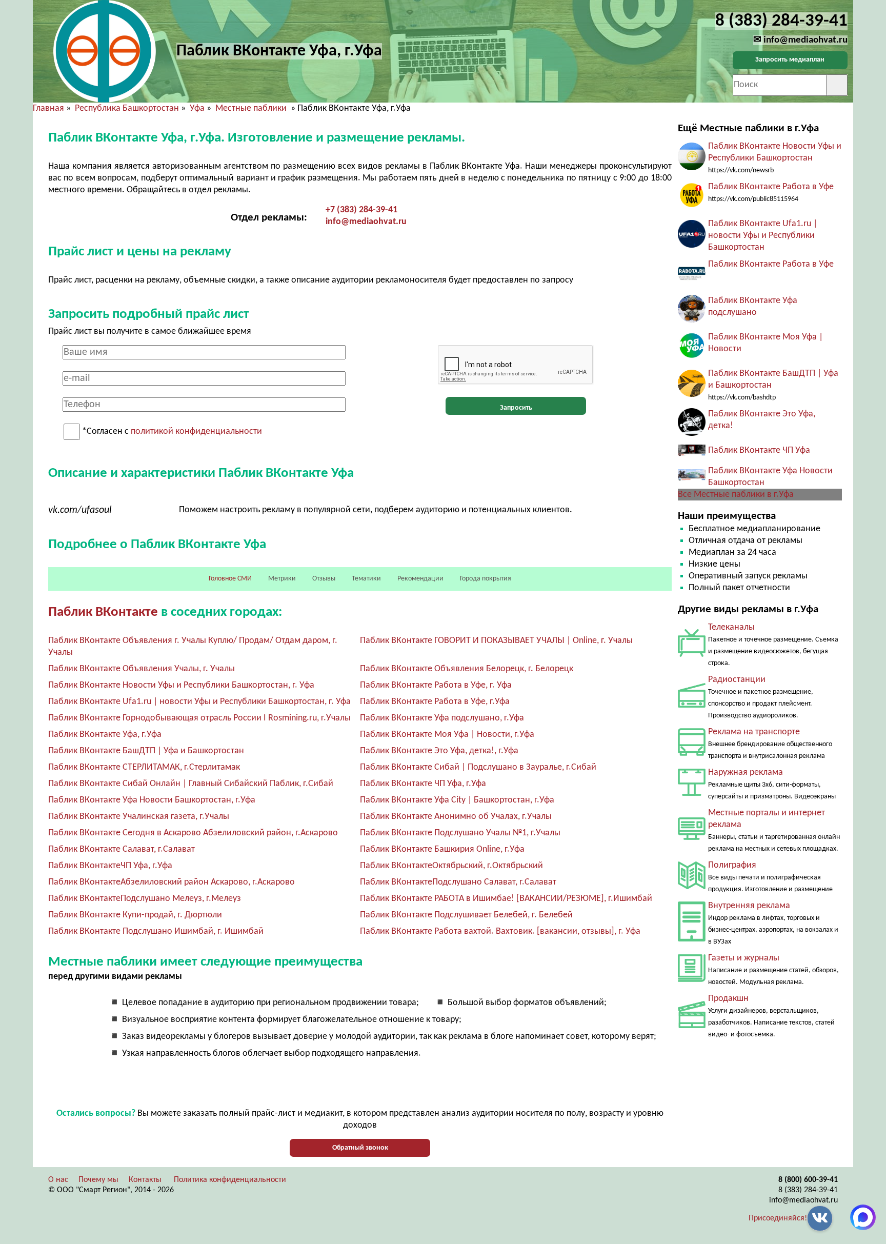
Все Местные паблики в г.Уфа (736, 494)
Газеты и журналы (743, 958)
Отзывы (323, 579)
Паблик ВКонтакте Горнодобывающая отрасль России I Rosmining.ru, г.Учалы (199, 718)
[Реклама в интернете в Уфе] (692, 837)
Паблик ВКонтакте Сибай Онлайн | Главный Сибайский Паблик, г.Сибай (190, 784)
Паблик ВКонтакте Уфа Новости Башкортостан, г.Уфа (151, 800)
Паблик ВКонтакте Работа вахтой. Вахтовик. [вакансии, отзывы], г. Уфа (500, 931)
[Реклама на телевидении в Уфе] (692, 654)
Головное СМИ (230, 579)
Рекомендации (420, 579)
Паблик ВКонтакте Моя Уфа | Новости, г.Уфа (447, 734)
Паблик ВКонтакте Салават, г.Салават (121, 849)
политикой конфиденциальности (196, 432)
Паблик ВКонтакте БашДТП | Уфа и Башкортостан (146, 751)
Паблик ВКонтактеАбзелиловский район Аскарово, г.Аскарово (171, 882)
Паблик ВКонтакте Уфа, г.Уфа (105, 734)
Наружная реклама (745, 772)
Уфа (197, 108)
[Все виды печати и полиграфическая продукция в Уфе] (692, 887)
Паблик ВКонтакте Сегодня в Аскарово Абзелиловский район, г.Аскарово (193, 833)
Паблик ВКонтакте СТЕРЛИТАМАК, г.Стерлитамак (144, 767)
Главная (48, 108)
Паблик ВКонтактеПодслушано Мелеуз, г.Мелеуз (144, 899)
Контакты (145, 1180)
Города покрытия (485, 579)
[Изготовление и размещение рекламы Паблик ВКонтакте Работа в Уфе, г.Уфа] (692, 284)
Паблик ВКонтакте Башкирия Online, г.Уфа (442, 849)
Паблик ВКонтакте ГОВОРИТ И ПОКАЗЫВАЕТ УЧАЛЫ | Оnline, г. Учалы (496, 641)
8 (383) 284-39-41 (808, 1190)
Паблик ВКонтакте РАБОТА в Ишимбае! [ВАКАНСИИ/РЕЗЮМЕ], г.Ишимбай (506, 899)
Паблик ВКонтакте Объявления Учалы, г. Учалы (141, 669)
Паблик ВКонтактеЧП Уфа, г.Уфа (110, 866)
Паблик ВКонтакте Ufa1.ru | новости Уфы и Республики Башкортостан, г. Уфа (199, 702)
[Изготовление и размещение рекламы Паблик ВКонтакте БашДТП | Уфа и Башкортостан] (692, 394)
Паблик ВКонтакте (103, 612)
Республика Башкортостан (127, 108)
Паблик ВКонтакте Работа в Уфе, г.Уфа (435, 702)
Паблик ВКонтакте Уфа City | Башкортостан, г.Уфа (457, 800)
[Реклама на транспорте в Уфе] (692, 753)
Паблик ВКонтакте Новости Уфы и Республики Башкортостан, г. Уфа (181, 685)
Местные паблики (252, 108)
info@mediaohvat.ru (366, 222)
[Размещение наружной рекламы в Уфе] (692, 793)
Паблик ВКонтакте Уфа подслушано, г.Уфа (442, 718)
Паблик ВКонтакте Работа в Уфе (771, 187)
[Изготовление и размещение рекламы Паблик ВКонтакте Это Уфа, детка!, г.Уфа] (692, 433)
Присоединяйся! (778, 1218)
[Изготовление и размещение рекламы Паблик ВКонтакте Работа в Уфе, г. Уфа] (692, 207)
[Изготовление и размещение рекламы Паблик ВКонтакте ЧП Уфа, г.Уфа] (692, 454)
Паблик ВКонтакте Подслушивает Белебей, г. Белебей (466, 915)
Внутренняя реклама (749, 906)
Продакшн (728, 999)
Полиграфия (732, 865)
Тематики (366, 579)
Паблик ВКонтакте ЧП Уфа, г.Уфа (423, 784)
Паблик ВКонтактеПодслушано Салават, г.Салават (458, 882)
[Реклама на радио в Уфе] (692, 705)
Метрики (282, 579)
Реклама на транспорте (754, 732)
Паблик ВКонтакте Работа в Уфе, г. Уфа (436, 685)
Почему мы (98, 1180)
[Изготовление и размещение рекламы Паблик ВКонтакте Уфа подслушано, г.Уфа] (692, 320)
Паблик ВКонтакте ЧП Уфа (759, 450)
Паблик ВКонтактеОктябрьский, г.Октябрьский (451, 866)
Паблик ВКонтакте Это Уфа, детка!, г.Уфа (439, 751)
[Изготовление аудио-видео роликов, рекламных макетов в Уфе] (692, 1026)
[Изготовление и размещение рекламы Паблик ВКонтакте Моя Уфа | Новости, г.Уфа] (692, 357)
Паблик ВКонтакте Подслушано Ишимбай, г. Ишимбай (156, 931)
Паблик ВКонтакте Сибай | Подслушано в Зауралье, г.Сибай (478, 767)
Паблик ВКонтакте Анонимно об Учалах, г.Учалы (456, 816)
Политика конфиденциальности (230, 1180)
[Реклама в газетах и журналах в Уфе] (692, 980)
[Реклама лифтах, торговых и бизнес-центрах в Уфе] (692, 939)
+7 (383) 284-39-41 (361, 210)
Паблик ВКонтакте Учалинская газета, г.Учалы (138, 816)
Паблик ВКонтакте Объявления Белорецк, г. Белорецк (466, 669)
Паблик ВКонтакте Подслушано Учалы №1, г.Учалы (460, 833)
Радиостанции (737, 680)
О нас (58, 1180)
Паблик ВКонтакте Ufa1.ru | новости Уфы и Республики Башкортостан (762, 235)
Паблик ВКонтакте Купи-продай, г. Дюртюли (135, 915)
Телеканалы (731, 627)
